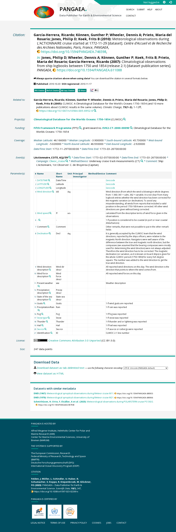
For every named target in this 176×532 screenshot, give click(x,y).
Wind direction (44, 191)
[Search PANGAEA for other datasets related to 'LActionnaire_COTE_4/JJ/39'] (69, 157)
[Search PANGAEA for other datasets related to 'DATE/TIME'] (49, 180)
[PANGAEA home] (44, 8)
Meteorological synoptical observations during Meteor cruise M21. (74, 397)
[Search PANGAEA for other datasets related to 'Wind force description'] (50, 276)
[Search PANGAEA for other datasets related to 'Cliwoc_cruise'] (66, 161)
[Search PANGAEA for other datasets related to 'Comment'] (48, 227)
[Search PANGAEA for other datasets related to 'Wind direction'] (53, 192)
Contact (131, 15)
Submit (141, 9)
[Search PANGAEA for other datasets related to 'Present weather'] (39, 286)
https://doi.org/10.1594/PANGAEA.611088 (89, 70)
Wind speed (43, 213)
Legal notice (38, 522)
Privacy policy (78, 522)
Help (149, 9)
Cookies (96, 522)
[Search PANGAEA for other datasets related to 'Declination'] (50, 233)
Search (130, 9)
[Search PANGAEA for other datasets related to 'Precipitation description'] (50, 293)
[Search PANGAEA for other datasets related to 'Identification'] (51, 333)
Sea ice (40, 329)
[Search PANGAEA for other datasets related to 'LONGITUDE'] (50, 188)
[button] (94, 90)
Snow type (42, 317)
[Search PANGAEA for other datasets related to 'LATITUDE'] (48, 184)
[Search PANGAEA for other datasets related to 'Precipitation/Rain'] (39, 310)
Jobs (108, 522)
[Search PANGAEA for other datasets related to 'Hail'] (42, 325)
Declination (42, 233)
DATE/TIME (42, 180)
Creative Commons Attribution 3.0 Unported (74, 340)
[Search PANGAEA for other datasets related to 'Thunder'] (47, 321)
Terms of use (57, 522)
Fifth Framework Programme (52, 128)
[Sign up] (164, 2)
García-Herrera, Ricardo (54, 34)
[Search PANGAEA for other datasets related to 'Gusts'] (44, 303)
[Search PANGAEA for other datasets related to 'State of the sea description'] (50, 299)
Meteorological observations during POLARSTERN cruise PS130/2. (93, 401)
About (158, 9)
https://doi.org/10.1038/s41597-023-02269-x (56, 491)
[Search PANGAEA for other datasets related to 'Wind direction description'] (50, 270)
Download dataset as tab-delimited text (60, 367)
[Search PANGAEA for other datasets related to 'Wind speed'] (50, 213)
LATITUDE (42, 184)
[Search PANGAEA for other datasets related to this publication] (95, 110)
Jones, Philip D (64, 39)
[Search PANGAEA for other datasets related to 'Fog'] (42, 314)
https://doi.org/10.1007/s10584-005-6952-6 (66, 110)
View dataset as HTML (50, 373)
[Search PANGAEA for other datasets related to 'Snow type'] (49, 318)
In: (39, 57)
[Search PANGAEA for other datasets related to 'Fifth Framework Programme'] (80, 128)
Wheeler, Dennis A (125, 34)
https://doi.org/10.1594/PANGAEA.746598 (73, 51)
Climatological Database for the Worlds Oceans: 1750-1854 (72, 119)
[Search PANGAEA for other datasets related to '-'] (39, 220)
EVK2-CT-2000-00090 (115, 128)
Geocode (110, 180)
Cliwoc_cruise (57, 161)
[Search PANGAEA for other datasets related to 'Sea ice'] (45, 329)
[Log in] (170, 2)
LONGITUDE (43, 187)
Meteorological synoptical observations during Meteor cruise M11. (74, 393)
